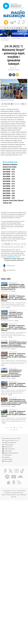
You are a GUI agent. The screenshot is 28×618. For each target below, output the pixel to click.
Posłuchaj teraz (8, 455)
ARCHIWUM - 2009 (9, 193)
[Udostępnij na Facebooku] (10, 74)
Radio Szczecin (6, 38)
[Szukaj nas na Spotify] (7, 474)
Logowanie (7, 457)
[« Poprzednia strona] (6, 427)
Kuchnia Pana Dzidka (9, 167)
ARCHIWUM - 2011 (9, 188)
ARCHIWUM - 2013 (9, 184)
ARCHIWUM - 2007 (9, 198)
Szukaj (21, 28)
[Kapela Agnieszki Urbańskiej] (14, 89)
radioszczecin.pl (8, 446)
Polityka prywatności (11, 495)
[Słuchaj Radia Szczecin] (6, 6)
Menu (25, 28)
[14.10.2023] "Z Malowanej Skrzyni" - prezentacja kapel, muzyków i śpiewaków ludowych (13, 55)
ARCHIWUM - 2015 (9, 179)
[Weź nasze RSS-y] (19, 480)
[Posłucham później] (6, 106)
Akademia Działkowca (10, 164)
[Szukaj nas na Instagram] (16, 469)
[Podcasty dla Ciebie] (13, 480)
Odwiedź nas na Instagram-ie (12, 28)
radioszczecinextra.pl (9, 449)
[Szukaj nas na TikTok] (22, 469)
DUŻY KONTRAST (8, 461)
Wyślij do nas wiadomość (19, 28)
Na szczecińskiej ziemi (16, 38)
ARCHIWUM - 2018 (9, 172)
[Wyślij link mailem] (17, 74)
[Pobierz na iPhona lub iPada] (8, 480)
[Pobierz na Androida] (20, 474)
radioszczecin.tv (8, 451)
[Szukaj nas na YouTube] (13, 474)
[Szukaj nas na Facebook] (5, 469)
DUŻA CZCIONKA (8, 459)
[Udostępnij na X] (13, 74)
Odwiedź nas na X (10, 28)
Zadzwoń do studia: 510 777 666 (12, 438)
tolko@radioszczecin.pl (13, 257)
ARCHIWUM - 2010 (9, 191)
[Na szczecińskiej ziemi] (14, 33)
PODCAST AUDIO (11, 265)
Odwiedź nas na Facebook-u (7, 28)
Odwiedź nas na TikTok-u (14, 28)
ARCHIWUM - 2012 (9, 186)
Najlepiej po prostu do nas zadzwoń (5, 28)
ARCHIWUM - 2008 (9, 196)
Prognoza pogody (8, 444)
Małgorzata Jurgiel (14, 70)
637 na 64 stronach (14, 429)
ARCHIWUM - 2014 (9, 181)
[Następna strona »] (21, 427)
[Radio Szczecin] (14, 14)
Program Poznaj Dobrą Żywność (13, 200)
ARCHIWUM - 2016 (9, 176)
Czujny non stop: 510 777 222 (11, 440)
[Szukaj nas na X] (10, 469)
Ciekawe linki (7, 203)
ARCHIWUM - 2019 (9, 169)
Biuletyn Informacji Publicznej (11, 453)
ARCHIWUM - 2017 (9, 174)
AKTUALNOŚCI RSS (11, 270)
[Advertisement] (14, 516)
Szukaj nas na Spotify (17, 28)
